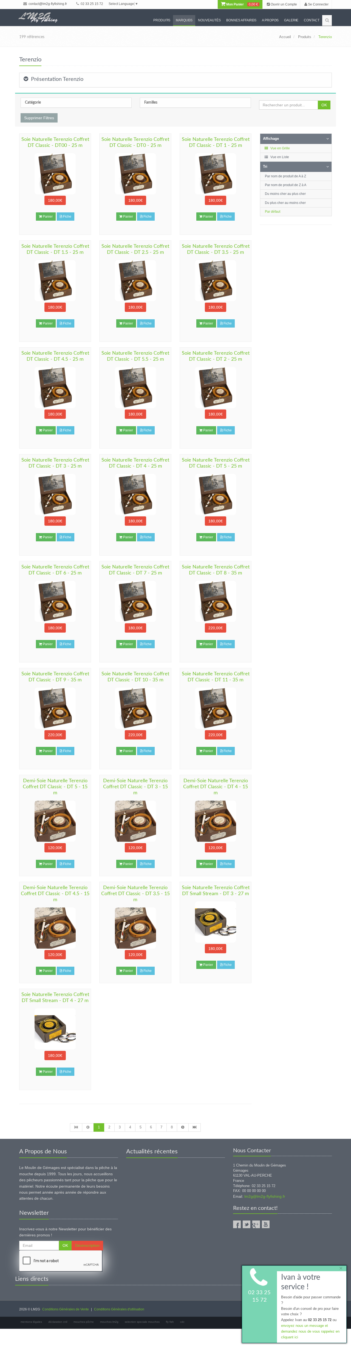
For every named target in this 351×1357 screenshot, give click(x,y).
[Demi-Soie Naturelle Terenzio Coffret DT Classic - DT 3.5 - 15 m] (135, 928)
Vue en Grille (280, 148)
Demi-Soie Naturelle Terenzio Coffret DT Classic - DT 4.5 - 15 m (55, 893)
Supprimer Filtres (39, 118)
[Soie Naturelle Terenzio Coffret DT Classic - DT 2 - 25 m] (215, 387)
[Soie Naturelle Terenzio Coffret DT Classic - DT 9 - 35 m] (55, 708)
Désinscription (87, 1245)
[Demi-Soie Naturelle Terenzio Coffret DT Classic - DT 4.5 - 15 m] (55, 928)
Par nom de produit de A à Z (285, 176)
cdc (182, 1321)
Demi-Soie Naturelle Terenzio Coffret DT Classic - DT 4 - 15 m (215, 786)
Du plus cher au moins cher (285, 203)
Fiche (66, 216)
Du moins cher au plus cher (285, 194)
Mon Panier (241, 4)
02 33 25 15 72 (91, 4)
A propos (270, 20)
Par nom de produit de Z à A (285, 185)
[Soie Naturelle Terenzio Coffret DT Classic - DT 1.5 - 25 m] (55, 280)
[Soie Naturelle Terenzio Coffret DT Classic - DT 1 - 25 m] (215, 173)
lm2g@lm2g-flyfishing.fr (264, 1196)
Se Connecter (318, 4)
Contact (311, 20)
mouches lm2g (109, 1321)
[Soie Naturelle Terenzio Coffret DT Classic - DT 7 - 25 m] (135, 601)
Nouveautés (209, 20)
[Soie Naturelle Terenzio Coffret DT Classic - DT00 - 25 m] (55, 173)
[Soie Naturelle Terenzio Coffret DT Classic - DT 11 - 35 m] (215, 708)
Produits (161, 20)
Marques (184, 20)
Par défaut (272, 212)
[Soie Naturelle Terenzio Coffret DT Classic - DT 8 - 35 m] (215, 601)
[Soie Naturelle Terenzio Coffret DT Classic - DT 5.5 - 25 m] (135, 387)
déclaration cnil (57, 1321)
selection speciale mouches (142, 1321)
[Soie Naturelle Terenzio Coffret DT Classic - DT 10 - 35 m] (135, 708)
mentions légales (31, 1321)
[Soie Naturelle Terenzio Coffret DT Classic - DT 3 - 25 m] (55, 494)
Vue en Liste (279, 157)
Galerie (291, 20)
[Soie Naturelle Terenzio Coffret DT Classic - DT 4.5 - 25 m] (55, 387)
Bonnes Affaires (241, 20)
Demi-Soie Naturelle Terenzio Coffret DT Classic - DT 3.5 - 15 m (135, 893)
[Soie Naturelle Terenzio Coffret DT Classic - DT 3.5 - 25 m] (215, 280)
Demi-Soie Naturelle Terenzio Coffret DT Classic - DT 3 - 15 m (135, 786)
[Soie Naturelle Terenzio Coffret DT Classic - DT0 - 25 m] (135, 173)
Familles (150, 102)
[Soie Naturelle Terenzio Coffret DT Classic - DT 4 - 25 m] (135, 494)
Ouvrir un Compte (283, 4)
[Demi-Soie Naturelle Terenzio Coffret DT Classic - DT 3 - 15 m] (135, 821)
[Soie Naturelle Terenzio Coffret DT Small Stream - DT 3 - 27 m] (215, 922)
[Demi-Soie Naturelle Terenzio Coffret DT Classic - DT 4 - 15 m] (215, 821)
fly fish (170, 1321)
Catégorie (33, 102)
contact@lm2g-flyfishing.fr (47, 4)
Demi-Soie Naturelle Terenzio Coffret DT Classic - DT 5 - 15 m (55, 786)
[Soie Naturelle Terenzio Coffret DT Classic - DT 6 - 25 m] (55, 601)
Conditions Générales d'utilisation (119, 1309)
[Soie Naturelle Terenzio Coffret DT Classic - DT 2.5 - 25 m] (135, 280)
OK (324, 105)
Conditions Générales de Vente (65, 1309)
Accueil (285, 37)
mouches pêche (83, 1321)
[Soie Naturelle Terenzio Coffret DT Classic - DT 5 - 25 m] (215, 494)
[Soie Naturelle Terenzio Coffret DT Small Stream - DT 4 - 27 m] (55, 1028)
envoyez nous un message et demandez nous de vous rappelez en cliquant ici (310, 1331)
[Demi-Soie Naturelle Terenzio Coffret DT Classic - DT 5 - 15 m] (55, 821)
